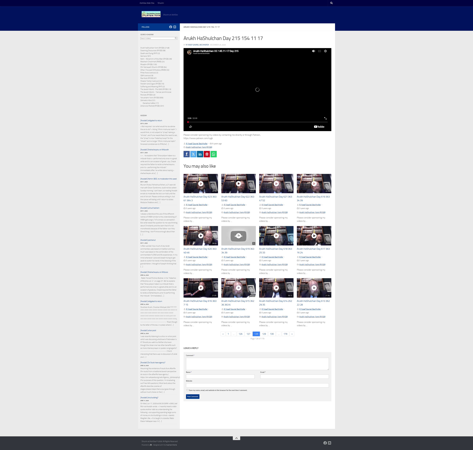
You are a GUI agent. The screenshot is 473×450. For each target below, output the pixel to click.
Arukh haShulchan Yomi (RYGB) (199, 147)
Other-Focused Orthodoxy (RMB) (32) (154, 70)
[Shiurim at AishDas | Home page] (151, 14)
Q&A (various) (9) (146, 75)
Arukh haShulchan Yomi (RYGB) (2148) (154, 48)
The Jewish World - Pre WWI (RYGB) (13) (155, 89)
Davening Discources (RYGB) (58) (152, 50)
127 (248, 334)
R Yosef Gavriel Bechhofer (197, 45)
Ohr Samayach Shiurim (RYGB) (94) (153, 67)
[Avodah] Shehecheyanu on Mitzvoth (154, 150)
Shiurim (161, 3)
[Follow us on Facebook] (170, 26)
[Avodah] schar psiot (148, 330)
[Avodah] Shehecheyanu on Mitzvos (154, 272)
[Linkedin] (200, 154)
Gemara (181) (145, 56)
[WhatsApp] (214, 154)
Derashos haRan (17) (151, 103)
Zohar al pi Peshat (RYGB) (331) (152, 106)
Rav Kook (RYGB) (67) (148, 78)
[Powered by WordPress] (151, 445)
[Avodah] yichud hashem (149, 208)
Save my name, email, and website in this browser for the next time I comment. (218, 390)
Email (263, 372)
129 (264, 334)
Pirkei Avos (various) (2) (149, 73)
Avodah (143, 115)
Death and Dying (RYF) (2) (150, 53)
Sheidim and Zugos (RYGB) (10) (152, 84)
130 (272, 334)
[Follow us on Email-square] (174, 26)
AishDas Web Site (147, 3)
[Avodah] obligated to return (151, 120)
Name (189, 372)
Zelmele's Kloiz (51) (147, 100)
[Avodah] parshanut (148, 240)
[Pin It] (207, 154)
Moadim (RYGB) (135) (148, 64)
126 (240, 334)
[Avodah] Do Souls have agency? (152, 362)
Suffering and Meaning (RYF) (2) (152, 86)
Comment (190, 355)
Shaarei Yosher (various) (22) (151, 81)
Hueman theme (171, 445)
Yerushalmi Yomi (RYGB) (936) (151, 98)
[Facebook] (187, 154)
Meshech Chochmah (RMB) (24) (152, 62)
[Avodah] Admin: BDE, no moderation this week (158, 179)
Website (189, 381)
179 (285, 334)
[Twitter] (193, 154)
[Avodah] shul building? (149, 398)
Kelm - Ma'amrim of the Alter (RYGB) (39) (156, 59)
